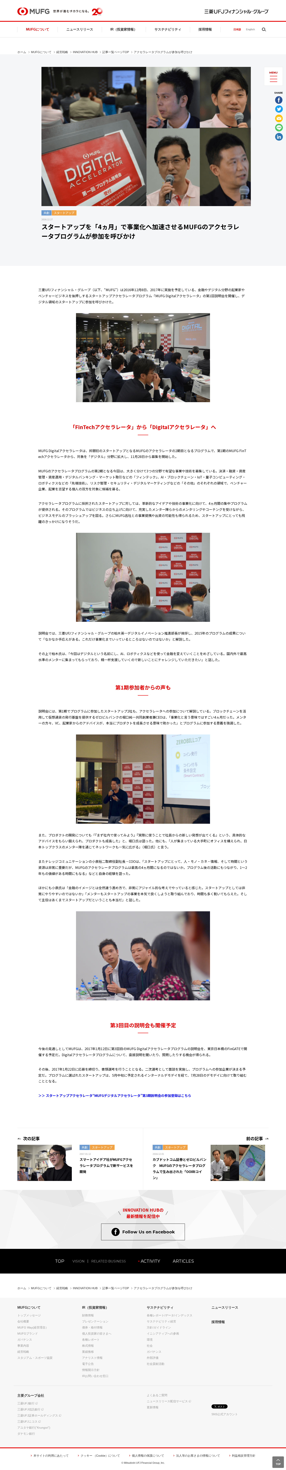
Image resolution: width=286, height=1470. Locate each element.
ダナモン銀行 (26, 1433)
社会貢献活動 (155, 1363)
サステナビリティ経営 (161, 1321)
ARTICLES (183, 1261)
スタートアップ (64, 213)
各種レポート (91, 1339)
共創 (46, 213)
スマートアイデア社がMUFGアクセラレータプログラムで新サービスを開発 (106, 1165)
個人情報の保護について (148, 1455)
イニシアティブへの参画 (163, 1333)
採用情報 (205, 29)
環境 (150, 1339)
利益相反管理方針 (243, 1455)
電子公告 (88, 1363)
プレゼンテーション (95, 1321)
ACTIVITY (150, 1261)
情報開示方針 (91, 1370)
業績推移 (88, 1351)
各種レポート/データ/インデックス (169, 1315)
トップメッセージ (29, 1315)
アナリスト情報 (92, 1357)
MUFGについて (37, 29)
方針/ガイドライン (159, 1327)
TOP (59, 1261)
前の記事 (254, 1138)
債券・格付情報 (92, 1327)
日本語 (237, 29)
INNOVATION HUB (85, 52)
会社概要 (23, 1321)
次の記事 (31, 1138)
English (250, 29)
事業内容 (23, 1345)
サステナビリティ (168, 29)
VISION (78, 1261)
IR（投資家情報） (123, 29)
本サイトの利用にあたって (51, 1455)
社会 (150, 1345)
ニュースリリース (79, 29)
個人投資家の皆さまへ (96, 1333)
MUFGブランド (27, 1333)
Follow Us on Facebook (148, 1231)
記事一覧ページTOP (115, 52)
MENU (273, 72)
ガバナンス (24, 1339)
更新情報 (152, 1407)
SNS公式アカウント (224, 1414)
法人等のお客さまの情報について (198, 1455)
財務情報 (88, 1315)
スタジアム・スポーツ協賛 (35, 1357)
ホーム (21, 52)
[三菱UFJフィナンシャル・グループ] (237, 11)
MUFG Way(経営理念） (32, 1327)
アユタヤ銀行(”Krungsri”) (33, 1427)
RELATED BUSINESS (108, 1261)
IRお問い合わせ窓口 (95, 1376)
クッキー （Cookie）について (100, 1455)
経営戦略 (62, 52)
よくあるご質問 (157, 1395)
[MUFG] (33, 11)
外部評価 (152, 1357)
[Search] (264, 29)
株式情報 (88, 1345)
